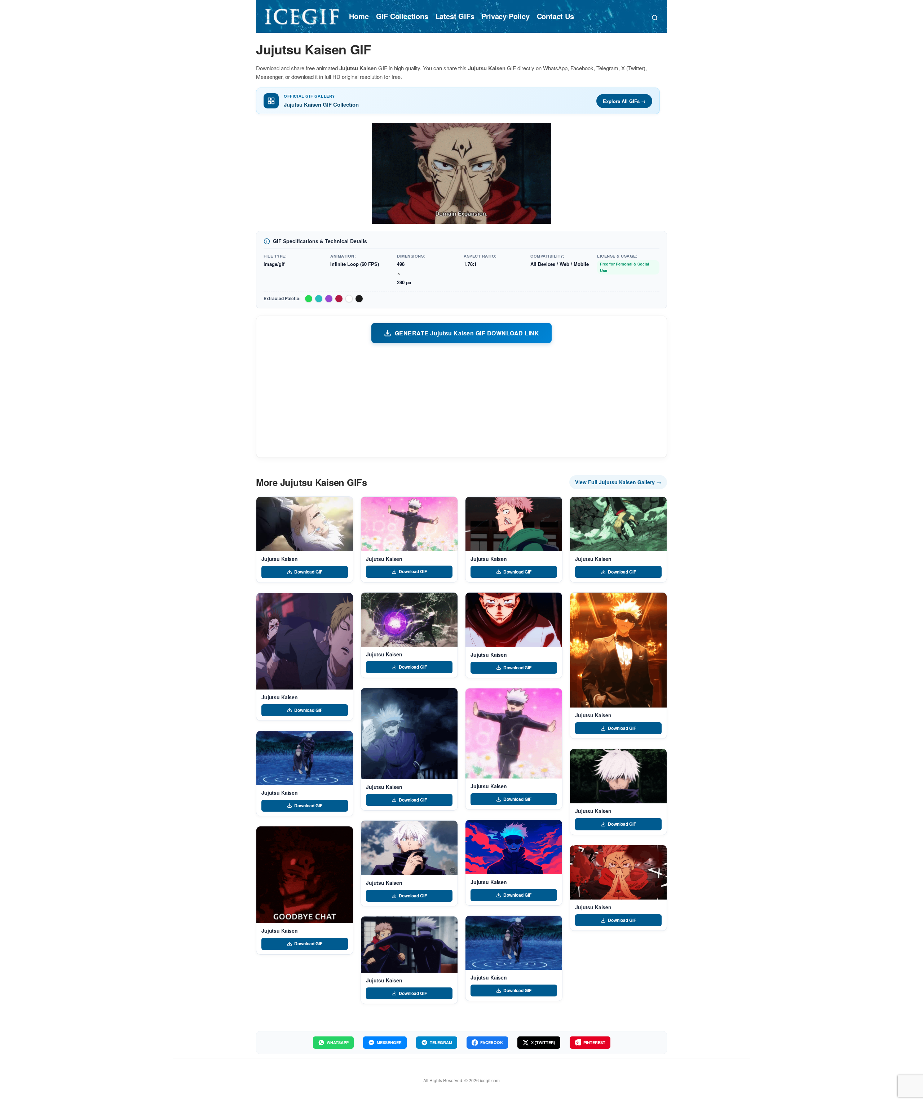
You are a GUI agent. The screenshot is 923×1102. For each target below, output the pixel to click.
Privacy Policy (505, 16)
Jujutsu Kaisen (279, 558)
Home (358, 16)
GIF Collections (402, 16)
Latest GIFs (455, 16)
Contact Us (555, 16)
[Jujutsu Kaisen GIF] (304, 524)
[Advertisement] (461, 399)
